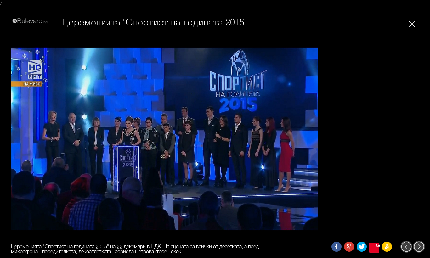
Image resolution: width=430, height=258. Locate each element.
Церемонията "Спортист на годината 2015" (154, 22)
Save (377, 245)
